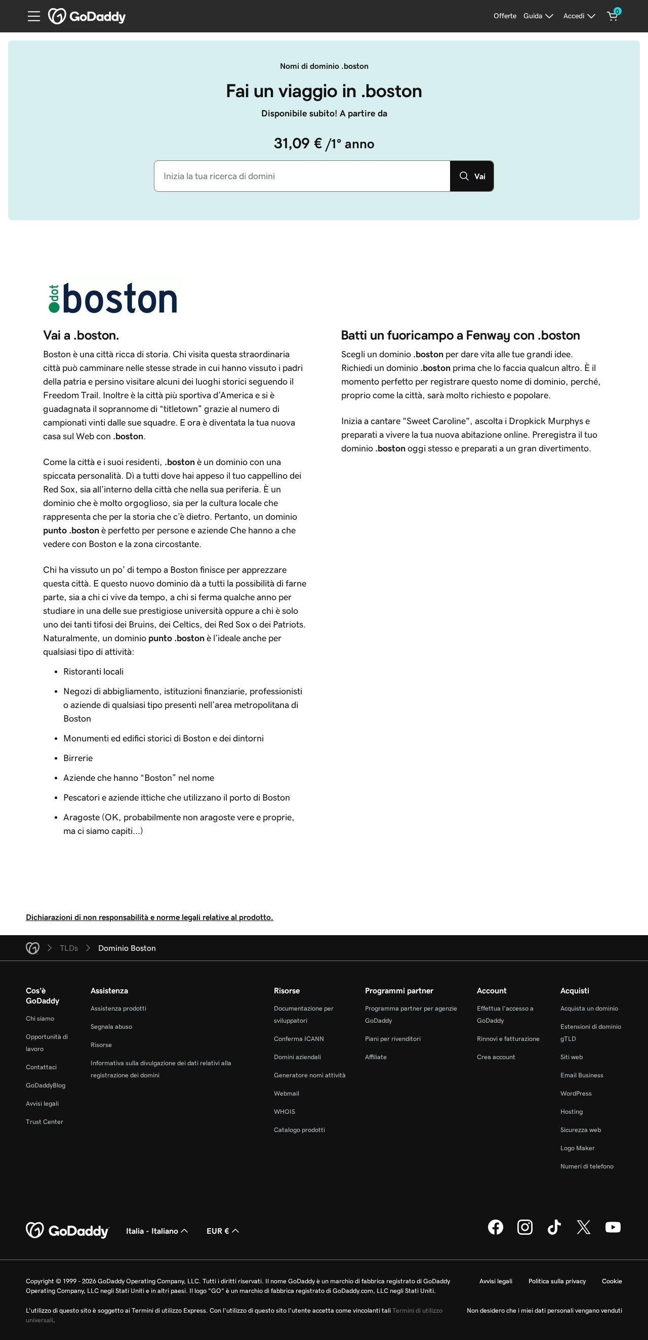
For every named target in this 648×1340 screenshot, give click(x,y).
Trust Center (44, 1121)
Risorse (101, 1044)
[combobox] (302, 176)
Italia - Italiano (152, 1231)
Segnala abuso (111, 1026)
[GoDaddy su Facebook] (496, 1233)
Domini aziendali (297, 1057)
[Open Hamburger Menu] (30, 16)
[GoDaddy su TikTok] (554, 1233)
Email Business (581, 1075)
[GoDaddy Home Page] (68, 1230)
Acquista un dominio (589, 1008)
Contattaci (41, 1067)
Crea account (496, 1057)
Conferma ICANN (299, 1038)
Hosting (571, 1111)
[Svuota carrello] (612, 16)
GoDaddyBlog (45, 1085)
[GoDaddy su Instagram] (525, 1233)
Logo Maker (577, 1148)
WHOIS (284, 1111)
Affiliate (376, 1057)
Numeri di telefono (587, 1166)
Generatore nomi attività (310, 1075)
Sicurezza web (580, 1129)
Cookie (612, 1281)
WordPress (576, 1093)
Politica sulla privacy (557, 1281)
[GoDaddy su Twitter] (584, 1233)
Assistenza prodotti (118, 1008)
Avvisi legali (42, 1103)
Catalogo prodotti (299, 1129)
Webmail (286, 1093)
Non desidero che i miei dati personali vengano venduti (544, 1310)
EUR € (218, 1231)
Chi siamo (40, 1018)
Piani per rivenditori (393, 1038)
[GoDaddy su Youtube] (613, 1233)
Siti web (571, 1057)
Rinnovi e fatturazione (508, 1038)
